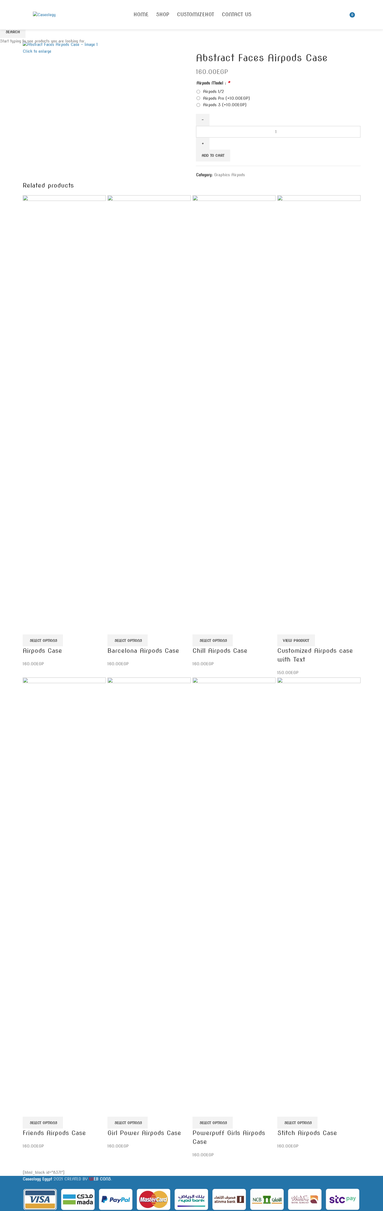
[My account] (360, 14)
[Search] (342, 14)
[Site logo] (44, 14)
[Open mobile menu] (25, 14)
